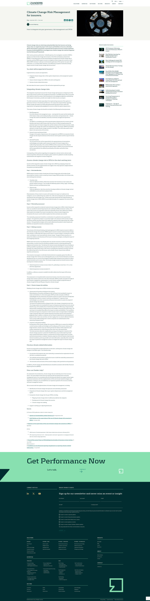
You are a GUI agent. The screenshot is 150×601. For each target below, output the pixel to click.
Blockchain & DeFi (46, 564)
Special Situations (46, 572)
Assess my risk (45, 543)
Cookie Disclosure (110, 599)
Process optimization (78, 564)
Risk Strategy (61, 563)
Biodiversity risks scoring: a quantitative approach (113, 85)
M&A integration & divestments (32, 565)
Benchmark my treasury (63, 543)
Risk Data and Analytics (79, 569)
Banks (44, 587)
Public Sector (45, 591)
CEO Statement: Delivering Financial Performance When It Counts (114, 50)
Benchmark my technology (79, 543)
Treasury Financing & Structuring (49, 568)
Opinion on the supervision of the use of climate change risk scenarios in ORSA (49, 423)
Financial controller (30, 551)
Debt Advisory (46, 570)
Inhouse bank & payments (31, 572)
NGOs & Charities (62, 591)
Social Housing (77, 591)
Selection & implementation (79, 565)
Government (29, 591)
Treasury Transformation (31, 576)
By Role (28, 541)
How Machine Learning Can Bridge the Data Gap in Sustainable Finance (113, 56)
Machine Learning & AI (79, 572)
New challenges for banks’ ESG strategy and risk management (114, 61)
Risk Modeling (61, 576)
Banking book (61, 578)
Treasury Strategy (30, 563)
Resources (99, 546)
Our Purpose (99, 556)
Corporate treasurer (30, 549)
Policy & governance (62, 564)
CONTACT (120, 3)
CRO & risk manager (30, 547)
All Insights (99, 541)
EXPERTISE (84, 3)
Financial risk (61, 571)
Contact (83, 469)
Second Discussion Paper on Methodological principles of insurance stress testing (50, 440)
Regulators (76, 589)
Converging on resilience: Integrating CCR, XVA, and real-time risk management (114, 80)
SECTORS (100, 3)
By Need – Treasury (63, 541)
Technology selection (30, 579)
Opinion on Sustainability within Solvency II (42, 415)
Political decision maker (31, 552)
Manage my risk (46, 547)
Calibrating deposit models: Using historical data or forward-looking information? (114, 92)
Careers (98, 558)
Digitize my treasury (62, 547)
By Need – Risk (46, 541)
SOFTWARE (93, 3)
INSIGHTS (107, 3)
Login (120, 1)
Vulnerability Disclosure (118, 599)
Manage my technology (78, 549)
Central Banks (61, 587)
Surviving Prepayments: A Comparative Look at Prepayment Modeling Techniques (113, 98)
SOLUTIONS (76, 3)
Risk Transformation (78, 563)
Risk (60, 560)
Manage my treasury (62, 549)
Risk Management (62, 569)
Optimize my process (78, 545)
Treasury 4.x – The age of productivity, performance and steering (114, 105)
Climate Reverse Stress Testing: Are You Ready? (114, 66)
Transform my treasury (63, 545)
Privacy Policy (102, 599)
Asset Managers (77, 587)
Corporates (29, 587)
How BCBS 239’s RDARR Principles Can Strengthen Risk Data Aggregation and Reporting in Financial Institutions (114, 73)
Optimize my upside (46, 549)
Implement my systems (78, 547)
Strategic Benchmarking (31, 564)
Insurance (29, 589)
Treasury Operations (30, 568)
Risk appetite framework (63, 565)
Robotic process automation (48, 565)
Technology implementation (31, 578)
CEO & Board (29, 543)
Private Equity (61, 589)
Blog (98, 543)
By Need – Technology (79, 541)
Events (98, 545)
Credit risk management (63, 579)
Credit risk (60, 572)
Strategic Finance (46, 571)
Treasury (29, 560)
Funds (44, 589)
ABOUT (114, 3)
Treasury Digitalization (47, 563)
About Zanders (100, 554)
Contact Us (99, 566)
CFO (27, 545)
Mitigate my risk (46, 545)
